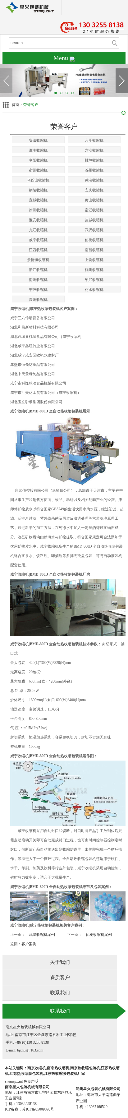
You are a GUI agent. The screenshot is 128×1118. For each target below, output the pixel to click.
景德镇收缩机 (38, 260)
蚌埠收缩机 (94, 160)
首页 (15, 105)
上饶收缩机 (94, 260)
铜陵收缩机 (38, 190)
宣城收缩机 (38, 200)
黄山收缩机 (94, 200)
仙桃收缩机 (94, 240)
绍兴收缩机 (94, 280)
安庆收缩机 (94, 190)
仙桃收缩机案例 (99, 934)
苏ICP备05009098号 (38, 1109)
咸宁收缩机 (38, 240)
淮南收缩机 (38, 150)
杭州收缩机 (94, 270)
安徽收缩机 (38, 140)
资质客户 (60, 977)
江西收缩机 (38, 250)
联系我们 (60, 992)
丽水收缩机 (94, 290)
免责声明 (31, 1081)
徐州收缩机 (38, 210)
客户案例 (28, 944)
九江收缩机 (38, 230)
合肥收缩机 (94, 140)
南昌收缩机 (94, 250)
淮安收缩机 (38, 220)
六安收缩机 (94, 150)
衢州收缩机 (38, 280)
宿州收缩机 (38, 170)
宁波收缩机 (38, 290)
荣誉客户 (30, 105)
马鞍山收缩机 (38, 180)
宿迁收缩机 (94, 210)
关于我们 (60, 962)
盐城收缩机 (94, 220)
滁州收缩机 (94, 170)
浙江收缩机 (38, 270)
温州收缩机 (38, 299)
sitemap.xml (14, 1081)
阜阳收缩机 (38, 160)
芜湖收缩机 (94, 180)
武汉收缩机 (94, 230)
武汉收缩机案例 (42, 934)
